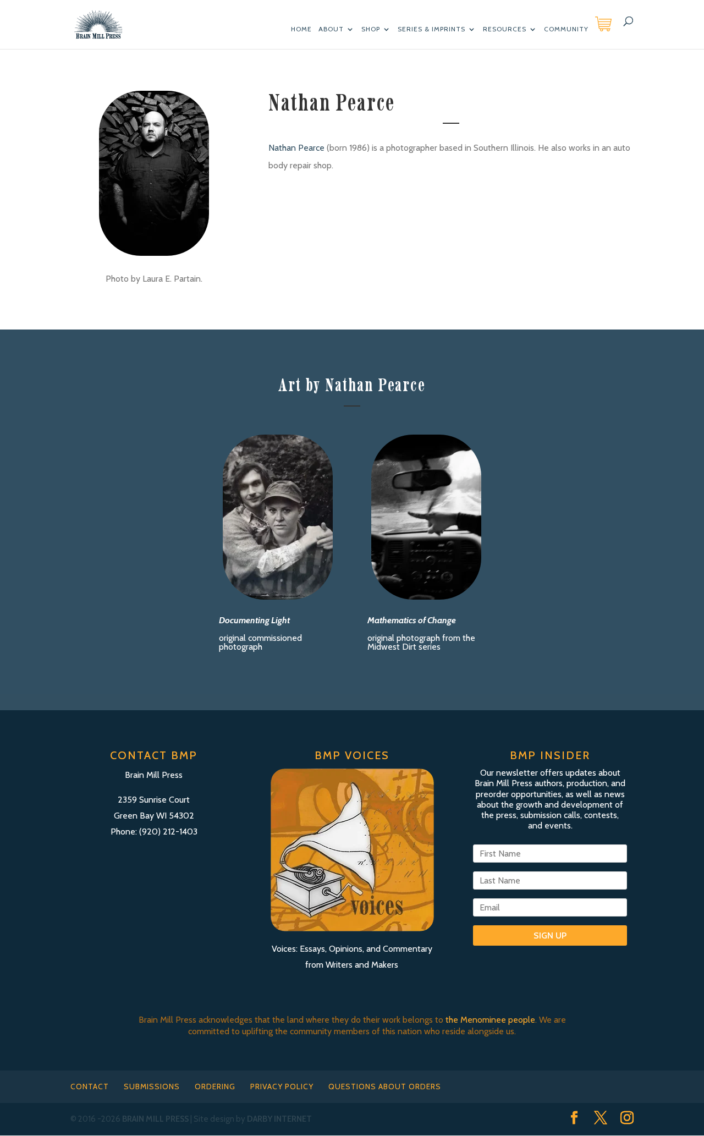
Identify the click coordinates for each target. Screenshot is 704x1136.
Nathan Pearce (296, 147)
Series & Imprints (431, 29)
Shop (370, 29)
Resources (504, 29)
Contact (89, 1086)
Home (301, 29)
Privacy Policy (282, 1086)
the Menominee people (490, 1019)
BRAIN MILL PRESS (155, 1119)
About (331, 29)
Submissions (152, 1086)
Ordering (215, 1086)
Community (566, 29)
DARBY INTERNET (279, 1119)
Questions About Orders (384, 1086)
